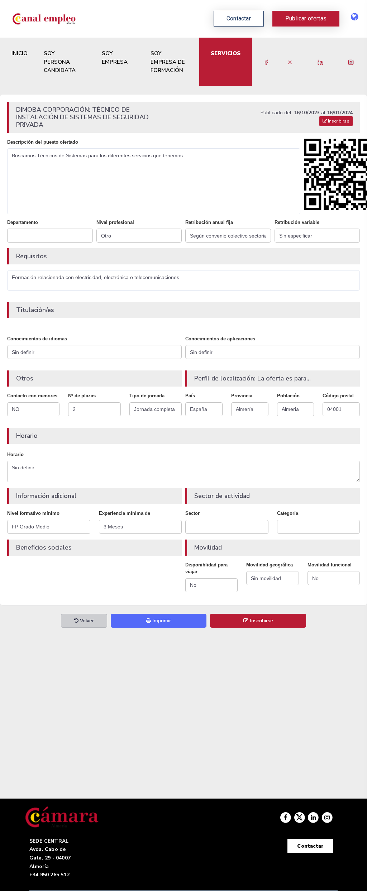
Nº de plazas (82, 395)
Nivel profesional (115, 222)
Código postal (338, 395)
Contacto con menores (32, 395)
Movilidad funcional (330, 564)
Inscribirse (338, 121)
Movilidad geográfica (269, 564)
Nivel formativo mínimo (33, 513)
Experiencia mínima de (124, 513)
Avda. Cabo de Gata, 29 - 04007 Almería (50, 858)
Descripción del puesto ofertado (42, 142)
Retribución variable (297, 222)
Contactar (310, 846)
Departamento (22, 222)
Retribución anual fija (209, 222)
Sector (192, 513)
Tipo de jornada (147, 395)
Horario (15, 454)
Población (288, 395)
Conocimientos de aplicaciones (220, 338)
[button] (305, 19)
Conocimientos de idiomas (37, 338)
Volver (86, 620)
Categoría (287, 513)
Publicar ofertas (306, 18)
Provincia (241, 395)
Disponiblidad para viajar (206, 568)
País (190, 395)
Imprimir (161, 620)
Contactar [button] (239, 18)
